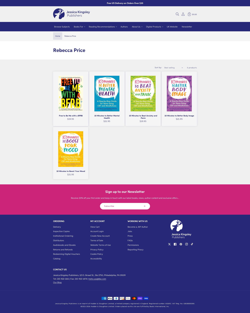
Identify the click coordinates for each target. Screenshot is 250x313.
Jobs (130, 231)
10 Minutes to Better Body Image (179, 116)
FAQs (130, 240)
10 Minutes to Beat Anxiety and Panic (143, 117)
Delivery (57, 227)
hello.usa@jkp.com (97, 279)
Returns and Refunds (63, 249)
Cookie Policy (96, 254)
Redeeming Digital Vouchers (66, 254)
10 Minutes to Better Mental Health (107, 117)
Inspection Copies (61, 231)
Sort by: (158, 67)
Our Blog (57, 282)
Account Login (97, 231)
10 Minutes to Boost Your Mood (71, 171)
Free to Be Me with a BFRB (71, 116)
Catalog (56, 258)
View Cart (94, 227)
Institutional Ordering (63, 236)
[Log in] (183, 14)
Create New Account (100, 236)
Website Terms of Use (100, 245)
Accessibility (96, 258)
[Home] (71, 14)
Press (130, 236)
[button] (177, 14)
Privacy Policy (96, 249)
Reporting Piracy (135, 249)
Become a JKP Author (138, 227)
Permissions (133, 245)
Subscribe (109, 206)
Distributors (58, 240)
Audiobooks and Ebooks (64, 245)
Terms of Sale (96, 240)
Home (57, 36)
